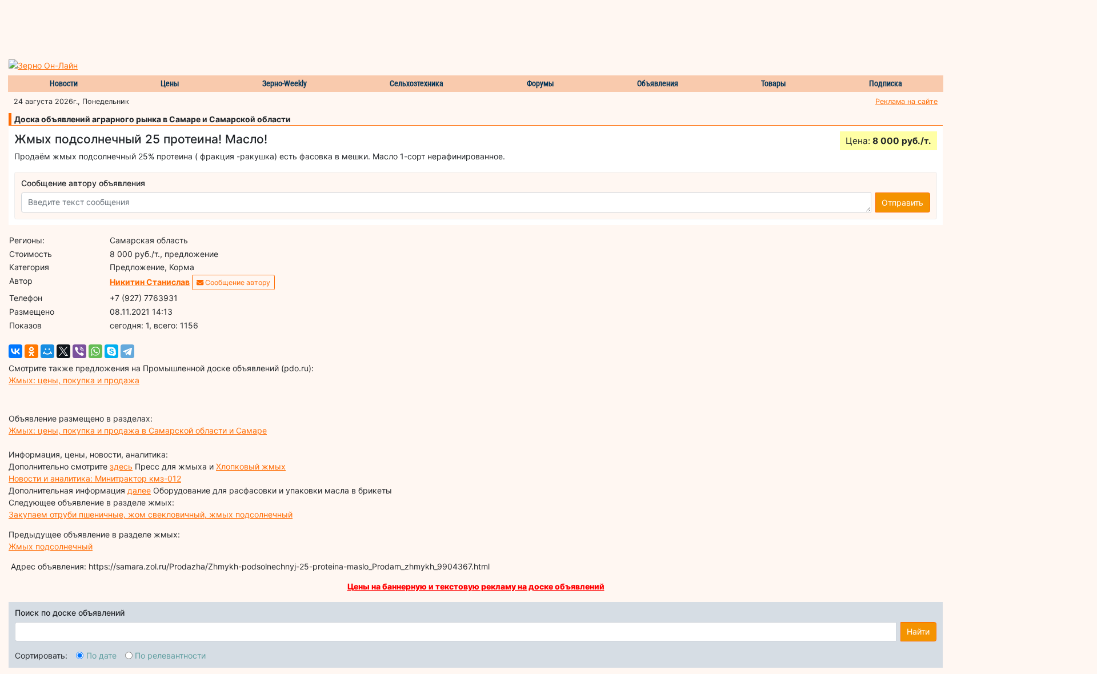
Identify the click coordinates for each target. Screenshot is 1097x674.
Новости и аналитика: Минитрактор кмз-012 (95, 478)
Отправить (902, 202)
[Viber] (79, 351)
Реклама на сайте (906, 101)
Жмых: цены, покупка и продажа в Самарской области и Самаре (138, 430)
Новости (64, 83)
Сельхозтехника (416, 83)
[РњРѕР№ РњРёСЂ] (47, 351)
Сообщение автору (236, 282)
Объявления (657, 83)
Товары (773, 83)
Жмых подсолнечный (51, 546)
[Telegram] (127, 351)
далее (139, 490)
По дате (101, 655)
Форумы (540, 83)
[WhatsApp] (95, 351)
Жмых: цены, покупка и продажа (74, 380)
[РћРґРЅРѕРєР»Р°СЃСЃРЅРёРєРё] (31, 351)
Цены (170, 83)
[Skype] (111, 351)
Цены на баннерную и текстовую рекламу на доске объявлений (475, 586)
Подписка (885, 83)
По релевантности (170, 655)
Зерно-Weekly (284, 83)
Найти (918, 631)
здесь (121, 466)
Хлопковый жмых (251, 466)
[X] (63, 351)
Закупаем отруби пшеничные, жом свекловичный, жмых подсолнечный (151, 514)
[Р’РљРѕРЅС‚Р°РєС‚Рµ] (15, 351)
